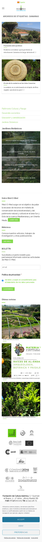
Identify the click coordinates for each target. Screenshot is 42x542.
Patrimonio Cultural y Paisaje (14, 109)
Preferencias (21, 532)
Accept (21, 519)
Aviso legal (34, 538)
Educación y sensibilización (13, 118)
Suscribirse (8, 289)
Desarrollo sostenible (11, 113)
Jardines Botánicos (10, 122)
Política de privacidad (23, 538)
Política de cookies (10, 538)
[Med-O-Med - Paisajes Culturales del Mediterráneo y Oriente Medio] (21, 8)
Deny (21, 526)
